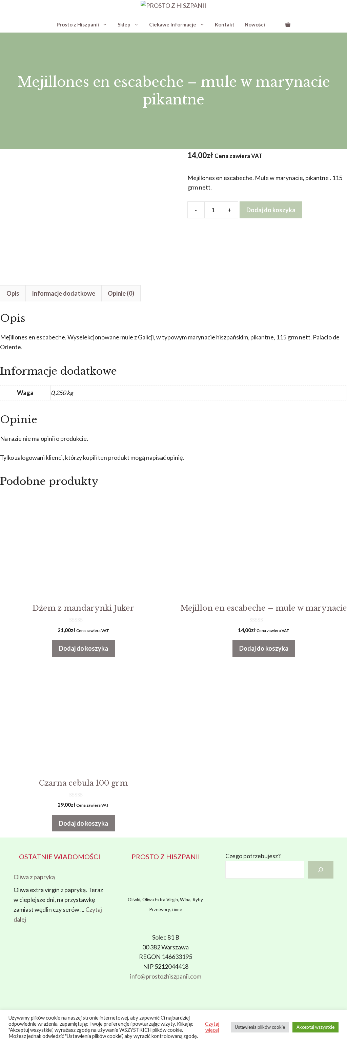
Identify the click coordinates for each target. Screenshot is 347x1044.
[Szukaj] (320, 870)
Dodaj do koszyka (270, 210)
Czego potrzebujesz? (253, 856)
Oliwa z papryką (34, 877)
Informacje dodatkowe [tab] (63, 293)
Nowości (255, 24)
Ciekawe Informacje (172, 24)
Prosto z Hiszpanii (78, 24)
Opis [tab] (12, 293)
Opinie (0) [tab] (121, 293)
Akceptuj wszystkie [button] (315, 1027)
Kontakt (224, 24)
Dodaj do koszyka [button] (83, 648)
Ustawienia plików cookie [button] (260, 1027)
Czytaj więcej (212, 1027)
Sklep (124, 24)
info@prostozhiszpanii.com (165, 976)
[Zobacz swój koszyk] (287, 24)
